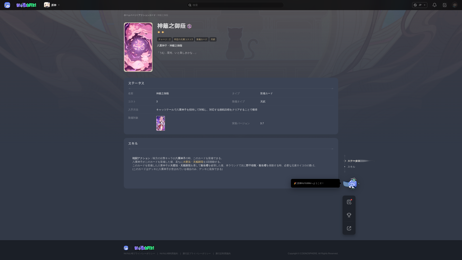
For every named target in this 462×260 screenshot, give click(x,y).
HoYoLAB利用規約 (169, 253)
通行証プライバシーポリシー (197, 253)
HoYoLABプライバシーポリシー (140, 253)
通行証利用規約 (223, 253)
